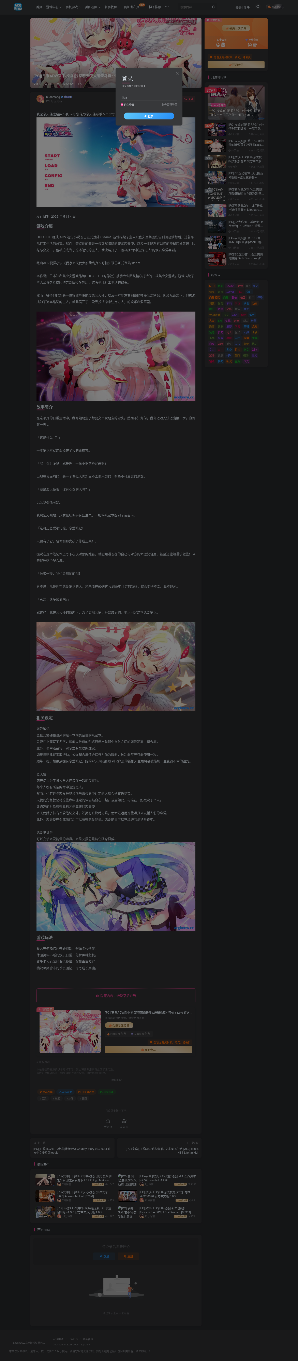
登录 (150, 116)
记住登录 (129, 104)
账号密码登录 (169, 104)
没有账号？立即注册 (133, 86)
